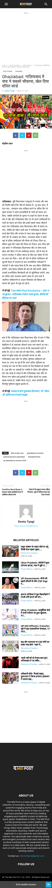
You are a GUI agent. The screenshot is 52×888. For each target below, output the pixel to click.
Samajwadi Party (34, 457)
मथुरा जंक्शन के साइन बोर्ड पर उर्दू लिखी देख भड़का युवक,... (34, 548)
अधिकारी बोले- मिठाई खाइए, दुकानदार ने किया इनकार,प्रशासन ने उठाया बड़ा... (35, 676)
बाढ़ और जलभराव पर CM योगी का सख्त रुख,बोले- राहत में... (35, 643)
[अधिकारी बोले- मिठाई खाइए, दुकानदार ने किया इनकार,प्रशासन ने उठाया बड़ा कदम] (10, 678)
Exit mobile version (26, 884)
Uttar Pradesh (14, 65)
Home (4, 65)
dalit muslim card (17, 453)
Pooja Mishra (26, 569)
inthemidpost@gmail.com (31, 856)
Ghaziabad (27, 65)
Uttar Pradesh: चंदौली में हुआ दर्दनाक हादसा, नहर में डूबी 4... (35, 564)
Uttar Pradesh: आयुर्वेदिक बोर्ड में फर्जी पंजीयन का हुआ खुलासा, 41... (35, 613)
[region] (26, 40)
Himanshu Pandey (29, 553)
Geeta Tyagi (10, 91)
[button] (6, 4)
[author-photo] (26, 518)
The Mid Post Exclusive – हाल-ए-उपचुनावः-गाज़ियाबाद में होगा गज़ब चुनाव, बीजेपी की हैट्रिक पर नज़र (26, 294)
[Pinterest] (29, 135)
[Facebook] (15, 135)
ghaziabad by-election (35, 453)
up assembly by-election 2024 (14, 460)
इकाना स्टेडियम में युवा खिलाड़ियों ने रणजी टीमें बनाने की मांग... (35, 595)
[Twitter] (22, 135)
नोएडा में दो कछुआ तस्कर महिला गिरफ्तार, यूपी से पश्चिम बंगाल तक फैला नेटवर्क (38, 492)
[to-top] (48, 883)
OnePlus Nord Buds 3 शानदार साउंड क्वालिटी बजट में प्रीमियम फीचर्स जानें (12, 492)
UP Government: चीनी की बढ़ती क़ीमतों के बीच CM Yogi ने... (34, 581)
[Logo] (26, 787)
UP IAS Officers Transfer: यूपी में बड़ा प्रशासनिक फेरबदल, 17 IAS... (35, 629)
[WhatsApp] (35, 135)
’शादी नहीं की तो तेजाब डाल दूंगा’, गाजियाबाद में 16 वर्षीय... (34, 659)
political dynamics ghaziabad (14, 457)
